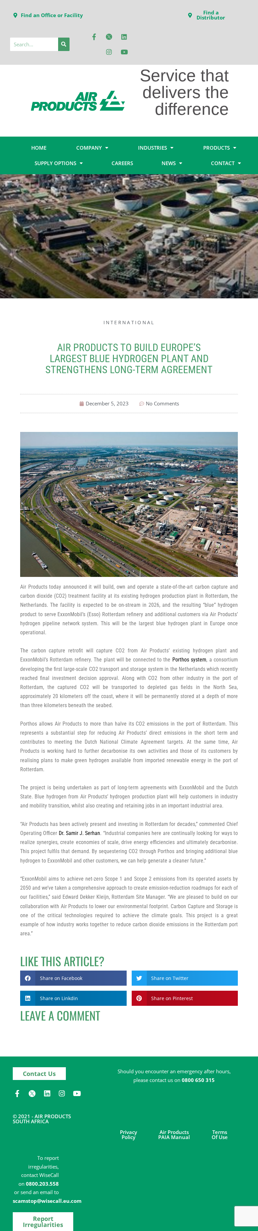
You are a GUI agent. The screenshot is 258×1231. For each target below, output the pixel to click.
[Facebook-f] (94, 36)
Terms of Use (220, 1134)
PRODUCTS (216, 147)
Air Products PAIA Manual (174, 1134)
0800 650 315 (198, 1080)
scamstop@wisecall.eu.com (47, 1200)
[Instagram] (109, 51)
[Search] (64, 44)
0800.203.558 (42, 1183)
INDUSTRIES (152, 147)
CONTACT (222, 163)
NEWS (169, 163)
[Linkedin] (124, 36)
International (129, 322)
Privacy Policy (128, 1134)
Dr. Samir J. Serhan (79, 833)
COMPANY (89, 147)
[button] (73, 978)
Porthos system (189, 659)
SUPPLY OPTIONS (55, 163)
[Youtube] (124, 51)
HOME (38, 147)
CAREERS (122, 163)
